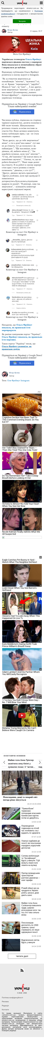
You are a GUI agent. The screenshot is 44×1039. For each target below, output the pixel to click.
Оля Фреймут (13, 380)
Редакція (5, 1006)
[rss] (22, 970)
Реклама (5, 1001)
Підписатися (25, 111)
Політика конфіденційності (12, 998)
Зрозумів (22, 21)
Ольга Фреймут (33, 59)
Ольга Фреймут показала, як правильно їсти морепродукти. (17, 327)
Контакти (5, 1010)
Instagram (25, 380)
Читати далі (22, 956)
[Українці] (22, 3)
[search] (3, 3)
